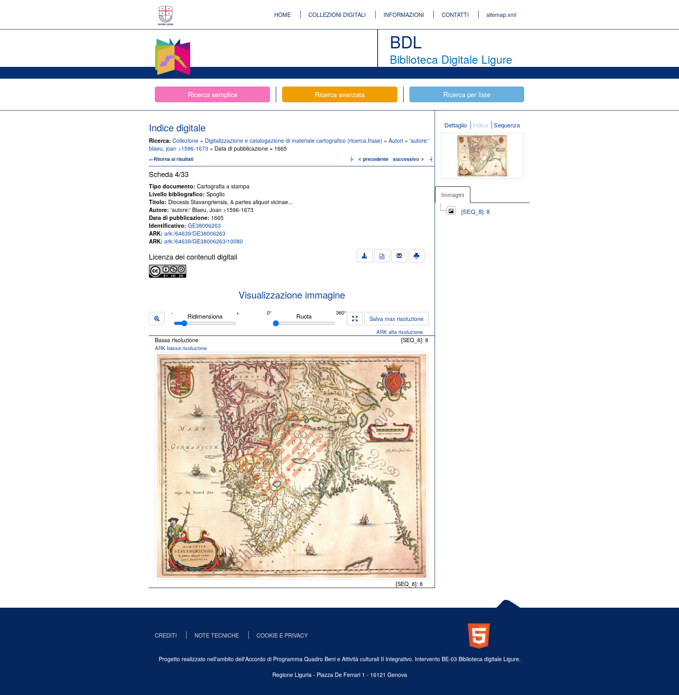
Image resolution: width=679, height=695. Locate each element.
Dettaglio (455, 125)
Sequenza (507, 125)
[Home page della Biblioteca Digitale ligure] (172, 39)
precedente (376, 158)
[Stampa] (416, 255)
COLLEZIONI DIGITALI (337, 14)
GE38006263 (204, 225)
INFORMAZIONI (404, 14)
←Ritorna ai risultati (171, 158)
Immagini (452, 195)
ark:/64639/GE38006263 (195, 233)
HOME (282, 14)
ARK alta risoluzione (399, 332)
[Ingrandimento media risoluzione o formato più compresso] (355, 318)
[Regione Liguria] (166, 10)
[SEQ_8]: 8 (475, 211)
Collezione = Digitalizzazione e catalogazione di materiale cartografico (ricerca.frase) (278, 140)
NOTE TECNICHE (217, 635)
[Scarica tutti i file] (365, 255)
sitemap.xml (501, 14)
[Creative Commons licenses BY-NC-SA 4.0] (167, 270)
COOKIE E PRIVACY (282, 635)
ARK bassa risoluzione (181, 348)
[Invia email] (399, 255)
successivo (406, 158)
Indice (480, 125)
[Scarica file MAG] (382, 255)
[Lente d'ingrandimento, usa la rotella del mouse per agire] (157, 318)
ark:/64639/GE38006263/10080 (203, 241)
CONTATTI (455, 14)
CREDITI (166, 635)
